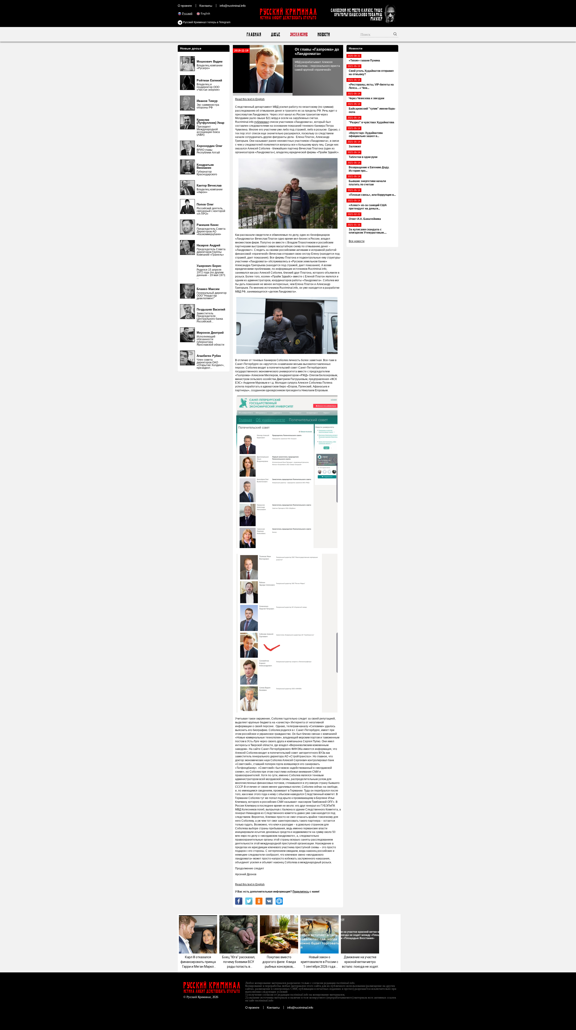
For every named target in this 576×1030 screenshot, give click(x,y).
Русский (187, 13)
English (205, 13)
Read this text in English (250, 99)
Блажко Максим (208, 289)
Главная (253, 34)
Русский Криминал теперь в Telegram (206, 22)
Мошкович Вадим (210, 61)
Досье (275, 34)
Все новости (356, 241)
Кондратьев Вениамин (205, 166)
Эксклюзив (299, 34)
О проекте (185, 5)
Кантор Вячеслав (209, 185)
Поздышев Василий (211, 309)
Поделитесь (300, 891)
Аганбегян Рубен (209, 356)
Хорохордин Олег (209, 146)
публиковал (261, 122)
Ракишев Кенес (208, 225)
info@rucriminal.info (233, 5)
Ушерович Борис (209, 266)
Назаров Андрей (208, 245)
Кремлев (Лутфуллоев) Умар (210, 121)
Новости (323, 34)
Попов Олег (205, 204)
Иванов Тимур (207, 101)
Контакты (205, 5)
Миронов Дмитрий (210, 332)
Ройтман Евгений (209, 80)
